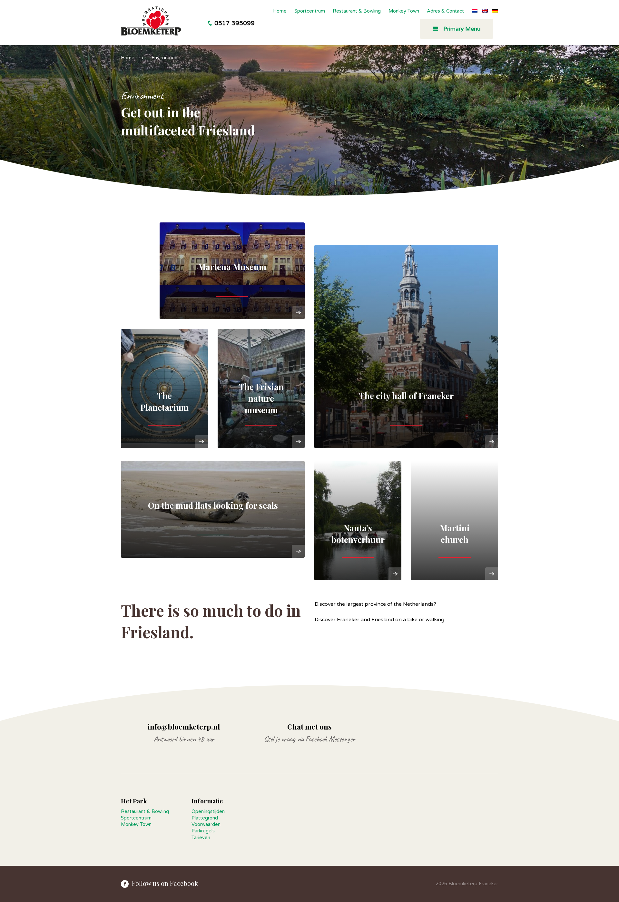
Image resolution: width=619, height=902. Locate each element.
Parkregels (203, 831)
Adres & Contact (445, 11)
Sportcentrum (309, 11)
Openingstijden (208, 811)
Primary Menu (461, 28)
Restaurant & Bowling (357, 11)
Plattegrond (205, 818)
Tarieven (201, 837)
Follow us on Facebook (165, 883)
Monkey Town (403, 11)
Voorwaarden (206, 824)
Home (280, 11)
